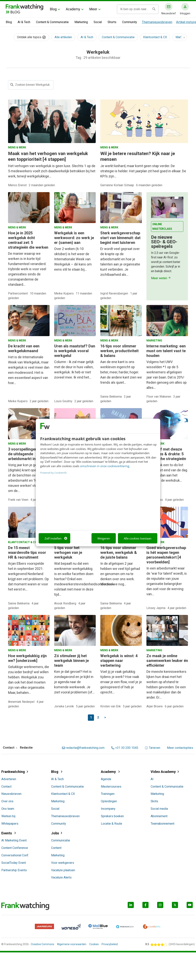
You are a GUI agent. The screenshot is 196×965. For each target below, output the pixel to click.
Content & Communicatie (52, 22)
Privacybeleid (110, 944)
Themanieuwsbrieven (157, 22)
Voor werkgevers (62, 863)
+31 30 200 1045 (126, 747)
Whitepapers (9, 823)
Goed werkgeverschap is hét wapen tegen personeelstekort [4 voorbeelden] (166, 554)
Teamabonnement (162, 823)
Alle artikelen (63, 37)
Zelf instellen (53, 538)
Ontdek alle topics (29, 37)
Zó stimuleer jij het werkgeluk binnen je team (71, 661)
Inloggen (185, 13)
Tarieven (154, 747)
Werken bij (8, 816)
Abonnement (159, 816)
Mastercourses (111, 786)
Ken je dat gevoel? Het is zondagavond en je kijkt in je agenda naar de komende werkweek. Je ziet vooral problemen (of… (74, 682)
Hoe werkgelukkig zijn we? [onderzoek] (27, 658)
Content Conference (14, 848)
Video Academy (163, 772)
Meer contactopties (180, 747)
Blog (53, 9)
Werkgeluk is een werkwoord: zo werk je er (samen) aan (74, 238)
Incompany (108, 809)
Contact (6, 786)
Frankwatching (13, 772)
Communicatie (60, 840)
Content (56, 848)
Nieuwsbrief (168, 13)
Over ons (7, 801)
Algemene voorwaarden (71, 944)
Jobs (55, 833)
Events (7, 833)
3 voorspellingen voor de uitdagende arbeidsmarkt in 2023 (27, 454)
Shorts (112, 22)
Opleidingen (109, 801)
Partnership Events (14, 870)
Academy (73, 9)
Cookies (94, 944)
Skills (154, 801)
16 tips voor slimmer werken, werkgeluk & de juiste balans (118, 552)
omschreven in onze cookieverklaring (104, 466)
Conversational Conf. (15, 855)
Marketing (81, 22)
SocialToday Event (13, 863)
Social (98, 22)
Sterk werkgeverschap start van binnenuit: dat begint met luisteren (120, 238)
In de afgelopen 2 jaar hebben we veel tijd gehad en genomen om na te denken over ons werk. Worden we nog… (120, 573)
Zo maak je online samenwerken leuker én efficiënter (167, 661)
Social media (159, 809)
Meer (93, 9)
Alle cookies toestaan (137, 538)
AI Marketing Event (14, 840)
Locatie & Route (111, 823)
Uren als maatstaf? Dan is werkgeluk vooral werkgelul (74, 351)
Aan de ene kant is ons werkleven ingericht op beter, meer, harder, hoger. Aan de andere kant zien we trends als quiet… (121, 372)
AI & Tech (24, 22)
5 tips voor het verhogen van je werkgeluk (68, 552)
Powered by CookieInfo (53, 472)
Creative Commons (42, 944)
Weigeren (103, 538)
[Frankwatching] (24, 7)
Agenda (106, 779)
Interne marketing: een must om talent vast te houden (166, 351)
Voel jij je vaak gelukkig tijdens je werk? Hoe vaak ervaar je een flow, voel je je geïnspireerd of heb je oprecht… (121, 682)
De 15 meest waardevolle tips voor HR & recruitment (27, 552)
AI (152, 779)
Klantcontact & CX (155, 37)
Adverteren (8, 779)
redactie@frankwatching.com (85, 747)
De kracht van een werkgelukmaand (23, 348)
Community (129, 22)
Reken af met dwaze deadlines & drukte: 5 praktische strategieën (166, 454)
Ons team (7, 809)
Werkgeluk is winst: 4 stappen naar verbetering (118, 661)
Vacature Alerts (61, 877)
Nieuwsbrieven (11, 794)
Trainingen (107, 794)
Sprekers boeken (112, 816)
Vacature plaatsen (63, 870)
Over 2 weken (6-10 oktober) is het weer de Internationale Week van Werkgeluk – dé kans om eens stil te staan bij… (73, 259)
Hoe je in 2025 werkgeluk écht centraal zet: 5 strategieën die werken (28, 240)
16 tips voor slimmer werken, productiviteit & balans (119, 351)
